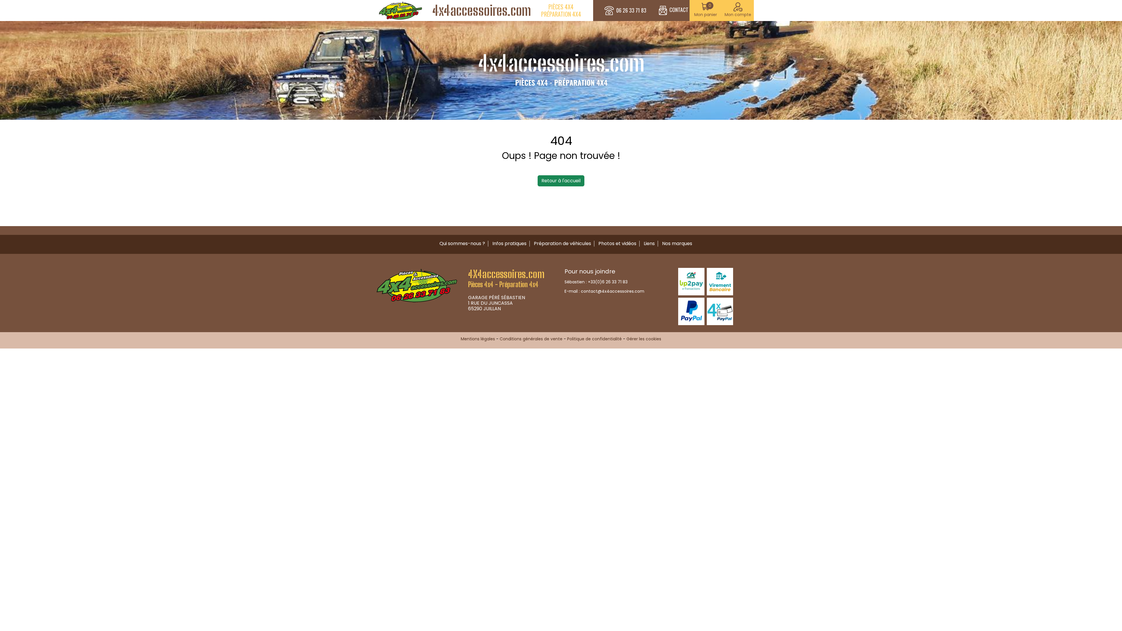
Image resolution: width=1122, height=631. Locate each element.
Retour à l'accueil (561, 180)
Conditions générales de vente (531, 339)
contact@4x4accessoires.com (612, 291)
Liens (649, 243)
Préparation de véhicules (562, 243)
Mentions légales (478, 339)
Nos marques (677, 243)
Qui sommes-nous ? (462, 243)
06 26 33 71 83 (631, 10)
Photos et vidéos (617, 243)
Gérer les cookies (643, 339)
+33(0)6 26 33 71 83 (608, 282)
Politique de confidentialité (594, 339)
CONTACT (678, 9)
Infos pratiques (509, 243)
